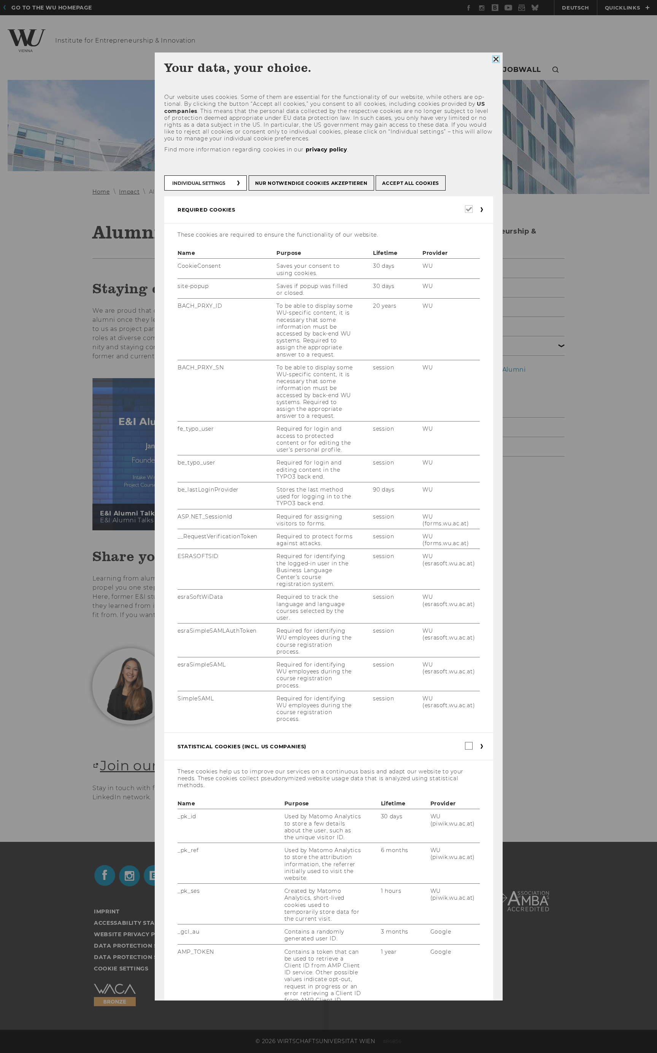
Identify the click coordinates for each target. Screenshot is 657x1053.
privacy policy (326, 149)
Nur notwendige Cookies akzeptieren (311, 183)
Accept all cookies (410, 183)
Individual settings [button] (198, 183)
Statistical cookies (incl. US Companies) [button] (242, 746)
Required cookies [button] (206, 210)
